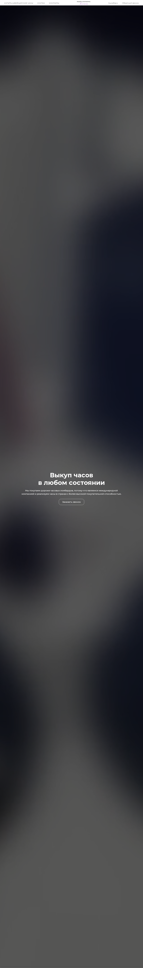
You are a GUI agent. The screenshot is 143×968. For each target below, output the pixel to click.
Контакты (54, 3)
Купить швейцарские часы (18, 3)
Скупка (41, 3)
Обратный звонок (130, 3)
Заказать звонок (71, 502)
